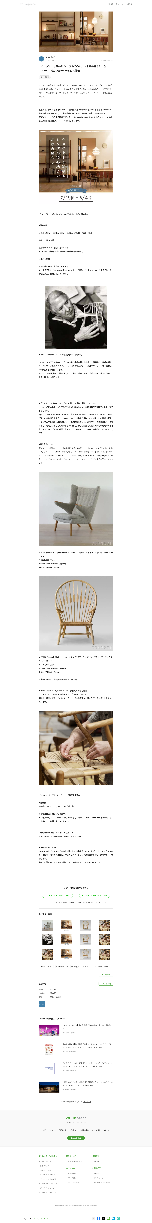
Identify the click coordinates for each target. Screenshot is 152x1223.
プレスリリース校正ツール (48, 1192)
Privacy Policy (81, 1205)
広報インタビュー (45, 1161)
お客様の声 (73, 1130)
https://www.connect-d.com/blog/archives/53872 (60, 836)
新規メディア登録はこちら (59, 895)
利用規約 (96, 1173)
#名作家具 (75, 967)
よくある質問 (96, 1130)
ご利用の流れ (84, 1130)
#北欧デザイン (62, 967)
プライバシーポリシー (100, 1178)
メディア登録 (72, 1178)
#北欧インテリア (46, 967)
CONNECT (50, 57)
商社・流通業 (45, 77)
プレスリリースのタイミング (49, 1183)
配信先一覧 (62, 1130)
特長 (44, 1130)
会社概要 (96, 1161)
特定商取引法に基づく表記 (102, 1182)
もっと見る (87, 1102)
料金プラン (52, 1130)
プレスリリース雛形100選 (48, 1179)
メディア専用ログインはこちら (95, 895)
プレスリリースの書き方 (47, 1175)
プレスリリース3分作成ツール (49, 1188)
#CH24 (85, 967)
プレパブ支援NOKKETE (75, 1161)
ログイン (121, 4)
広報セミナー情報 (45, 1170)
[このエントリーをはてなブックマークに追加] (113, 1219)
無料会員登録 (76, 1138)
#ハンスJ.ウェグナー (100, 967)
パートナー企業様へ (74, 1182)
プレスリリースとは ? (41, 1218)
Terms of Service (90, 1205)
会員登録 (129, 4)
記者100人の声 (44, 1166)
